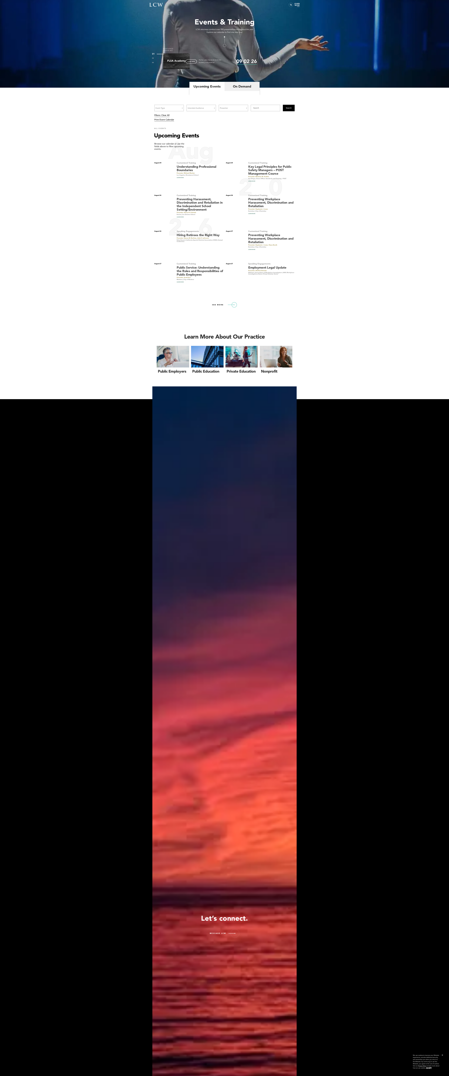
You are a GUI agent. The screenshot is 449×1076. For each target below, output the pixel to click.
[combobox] (169, 108)
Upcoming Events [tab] (207, 86)
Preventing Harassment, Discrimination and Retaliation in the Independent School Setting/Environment (200, 204)
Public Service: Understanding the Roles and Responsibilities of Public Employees (200, 271)
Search (289, 108)
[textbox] (161, 108)
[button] (442, 1055)
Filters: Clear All (161, 115)
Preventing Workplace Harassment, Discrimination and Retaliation (270, 202)
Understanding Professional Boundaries (196, 168)
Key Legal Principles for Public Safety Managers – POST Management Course (269, 170)
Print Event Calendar (164, 119)
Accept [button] (429, 1068)
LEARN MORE (191, 61)
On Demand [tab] (242, 86)
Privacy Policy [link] (422, 1066)
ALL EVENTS (160, 128)
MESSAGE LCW (218, 933)
